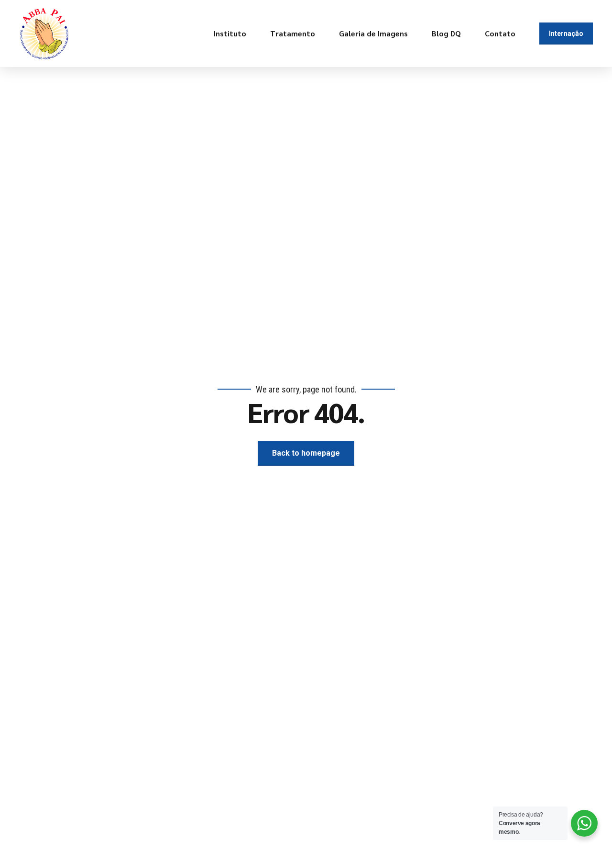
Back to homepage (306, 453)
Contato (500, 33)
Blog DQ (446, 33)
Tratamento (292, 33)
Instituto (230, 33)
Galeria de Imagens (373, 33)
